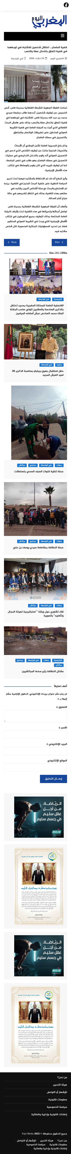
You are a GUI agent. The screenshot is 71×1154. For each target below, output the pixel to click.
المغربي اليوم (57, 58)
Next (13, 242)
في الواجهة (17, 58)
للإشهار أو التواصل (57, 1092)
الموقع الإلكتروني (57, 761)
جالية (59, 365)
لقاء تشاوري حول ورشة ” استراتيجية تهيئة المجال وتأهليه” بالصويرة (36, 614)
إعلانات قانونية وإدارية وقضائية (49, 1115)
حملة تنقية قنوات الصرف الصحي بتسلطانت (39, 471)
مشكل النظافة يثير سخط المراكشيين (43, 671)
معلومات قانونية (57, 1100)
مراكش (22, 465)
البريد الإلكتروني (56, 744)
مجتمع (33, 465)
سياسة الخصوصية (57, 1107)
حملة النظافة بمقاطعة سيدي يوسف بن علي (38, 547)
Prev (57, 242)
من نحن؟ (62, 1078)
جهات (59, 465)
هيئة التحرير (60, 1085)
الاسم (63, 728)
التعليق (61, 707)
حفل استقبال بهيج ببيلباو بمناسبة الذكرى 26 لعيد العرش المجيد (38, 373)
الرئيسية (58, 299)
